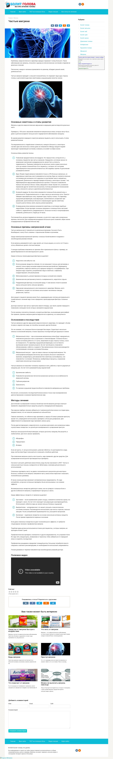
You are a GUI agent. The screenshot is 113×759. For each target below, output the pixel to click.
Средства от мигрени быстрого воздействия (21, 630)
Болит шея (83, 35)
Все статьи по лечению (69, 12)
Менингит (83, 51)
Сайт (51, 703)
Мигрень (83, 54)
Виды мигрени (14, 657)
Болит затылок (85, 28)
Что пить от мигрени (49, 629)
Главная (12, 12)
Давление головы (86, 41)
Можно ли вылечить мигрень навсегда (53, 684)
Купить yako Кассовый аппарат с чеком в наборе (91, 57)
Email (31, 703)
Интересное (84, 44)
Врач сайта (22, 12)
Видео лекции (53, 12)
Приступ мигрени (48, 657)
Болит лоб (83, 31)
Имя (9, 703)
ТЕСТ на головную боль (37, 12)
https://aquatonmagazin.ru (85, 63)
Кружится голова (86, 48)
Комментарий (13, 710)
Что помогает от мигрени (18, 683)
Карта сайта (65, 741)
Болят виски (84, 38)
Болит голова (84, 25)
